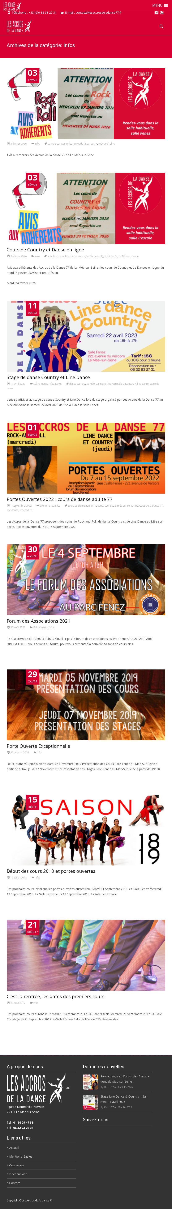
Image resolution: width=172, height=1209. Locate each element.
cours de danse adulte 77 (82, 505)
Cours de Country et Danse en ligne (45, 249)
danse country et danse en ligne (89, 256)
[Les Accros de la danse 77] (15, 25)
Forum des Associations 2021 (38, 621)
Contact (14, 1183)
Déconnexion (18, 1174)
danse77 (112, 256)
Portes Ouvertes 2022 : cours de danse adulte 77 (60, 499)
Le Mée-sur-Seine (58, 143)
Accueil (14, 1148)
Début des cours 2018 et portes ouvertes (51, 871)
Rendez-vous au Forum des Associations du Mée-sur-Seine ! (125, 1079)
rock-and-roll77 (106, 143)
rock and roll (26, 510)
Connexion (16, 1165)
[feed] (162, 14)
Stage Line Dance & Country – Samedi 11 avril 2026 (123, 1099)
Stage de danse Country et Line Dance (48, 377)
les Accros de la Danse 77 (83, 143)
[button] (160, 5)
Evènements (40, 384)
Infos (37, 143)
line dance (143, 384)
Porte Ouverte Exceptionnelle (38, 746)
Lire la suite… (17, 652)
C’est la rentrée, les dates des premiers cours (55, 996)
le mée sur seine (124, 505)
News (58, 384)
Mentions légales (20, 1156)
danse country (77, 384)
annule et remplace (59, 256)
